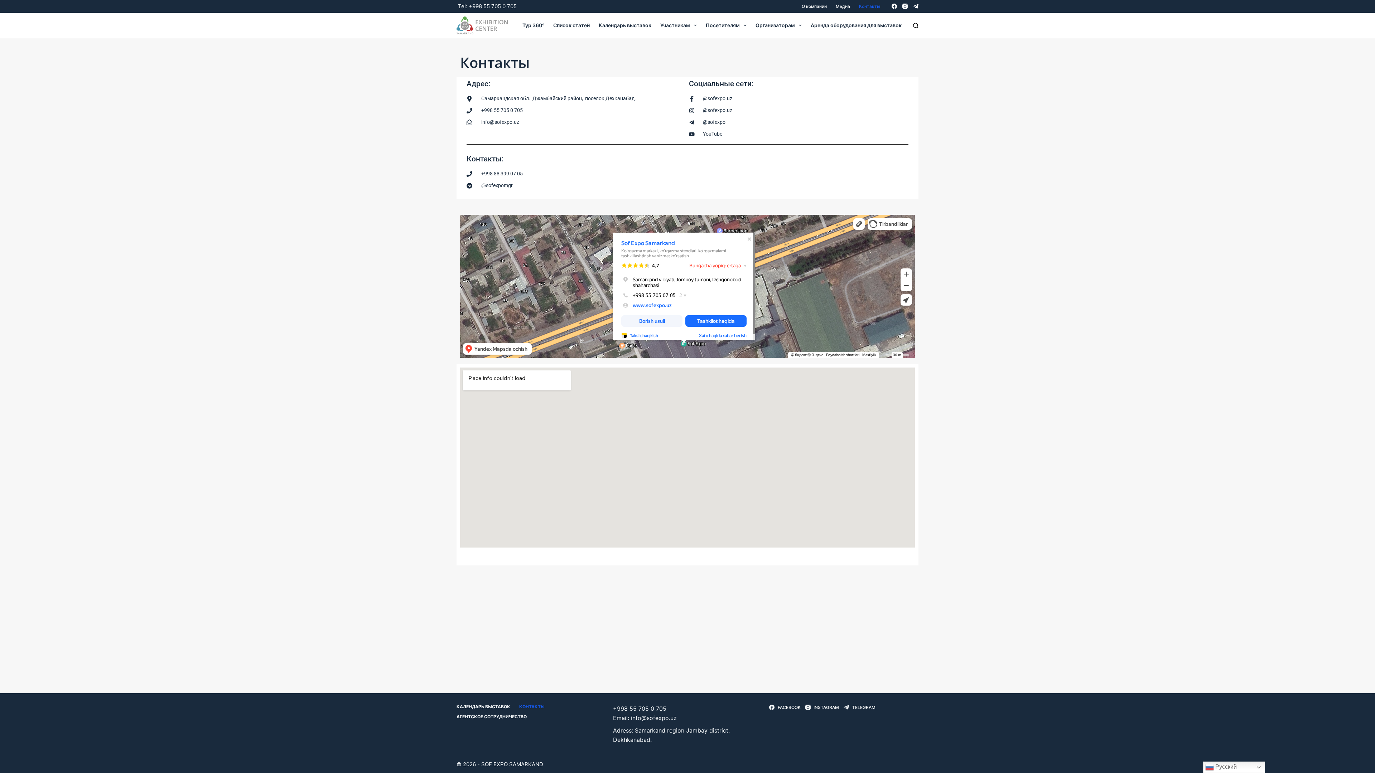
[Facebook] (894, 6)
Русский (1225, 767)
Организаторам (775, 25)
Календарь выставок (625, 25)
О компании (814, 6)
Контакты (869, 6)
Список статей (571, 25)
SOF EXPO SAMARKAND (512, 764)
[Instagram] (905, 6)
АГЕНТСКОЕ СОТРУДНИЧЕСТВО (492, 716)
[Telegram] (915, 6)
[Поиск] (915, 25)
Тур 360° (533, 25)
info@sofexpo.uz (654, 717)
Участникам (675, 25)
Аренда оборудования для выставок (856, 25)
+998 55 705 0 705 (493, 6)
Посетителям (723, 25)
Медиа (843, 6)
